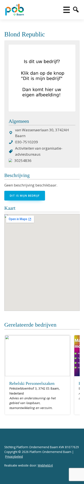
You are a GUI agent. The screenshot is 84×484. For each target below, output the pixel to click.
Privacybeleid (14, 456)
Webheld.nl (45, 465)
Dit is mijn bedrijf (25, 195)
